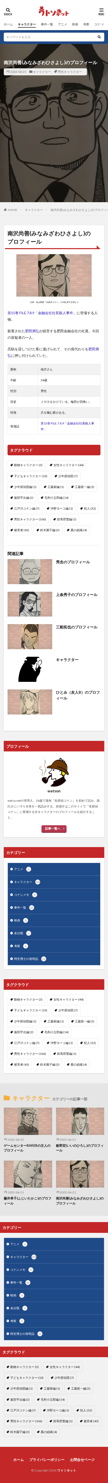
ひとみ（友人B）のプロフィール (78, 695)
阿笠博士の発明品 (29, 959)
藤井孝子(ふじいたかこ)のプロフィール (27, 1200)
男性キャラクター (70, 72)
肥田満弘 (32, 331)
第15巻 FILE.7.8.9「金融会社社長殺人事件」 (42, 313)
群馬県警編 (66, 519)
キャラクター (27, 24)
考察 (86, 24)
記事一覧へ (52, 828)
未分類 (21, 933)
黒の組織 (79, 530)
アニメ (62, 24)
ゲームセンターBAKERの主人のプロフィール (27, 1147)
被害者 (21, 530)
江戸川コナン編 (26, 508)
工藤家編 (55, 487)
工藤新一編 (84, 487)
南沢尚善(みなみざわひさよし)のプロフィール (80, 1200)
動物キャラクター (28, 465)
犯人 (90, 508)
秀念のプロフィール (73, 562)
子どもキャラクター (30, 476)
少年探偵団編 (25, 487)
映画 (75, 24)
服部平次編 (23, 498)
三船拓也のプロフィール (76, 627)
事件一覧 (47, 24)
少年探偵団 (68, 476)
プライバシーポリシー (47, 1459)
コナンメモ (24, 895)
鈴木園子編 (50, 530)
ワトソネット (66, 1470)
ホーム (8, 24)
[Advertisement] (54, 148)
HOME (12, 210)
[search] (99, 37)
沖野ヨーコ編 (61, 508)
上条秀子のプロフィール (76, 594)
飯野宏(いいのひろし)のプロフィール (80, 1147)
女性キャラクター (68, 465)
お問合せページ (82, 1459)
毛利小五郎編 (56, 498)
